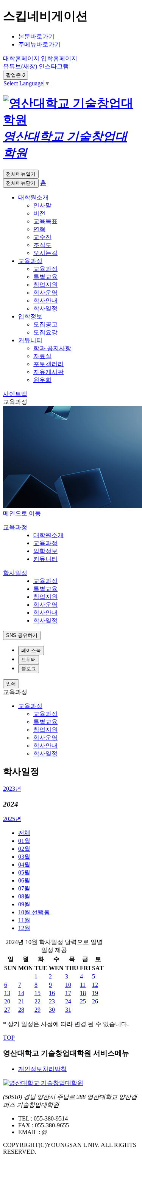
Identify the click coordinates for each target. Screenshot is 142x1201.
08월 (24, 896)
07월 (24, 888)
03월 (24, 856)
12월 (24, 928)
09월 (24, 904)
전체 (24, 833)
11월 (24, 920)
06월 (24, 880)
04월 (24, 864)
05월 (24, 872)
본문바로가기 (36, 36)
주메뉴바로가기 (39, 44)
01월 (24, 841)
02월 (24, 848)
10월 (34, 912)
